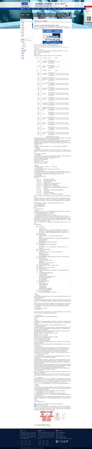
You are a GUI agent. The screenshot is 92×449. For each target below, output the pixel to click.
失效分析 (23, 57)
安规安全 (23, 25)
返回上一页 (69, 14)
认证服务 (23, 29)
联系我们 (64, 8)
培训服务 (23, 53)
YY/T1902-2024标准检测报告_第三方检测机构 (43, 424)
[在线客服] (85, 6)
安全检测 (33, 8)
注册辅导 (88, 11)
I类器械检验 (23, 43)
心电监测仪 (64, 14)
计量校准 (23, 55)
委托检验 (61, 14)
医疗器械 (23, 22)
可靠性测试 (23, 27)
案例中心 (49, 8)
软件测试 (38, 8)
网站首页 (23, 8)
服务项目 (23, 32)
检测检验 (23, 48)
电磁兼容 (28, 8)
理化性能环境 (44, 8)
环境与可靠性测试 (24, 50)
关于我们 (59, 8)
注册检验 (54, 8)
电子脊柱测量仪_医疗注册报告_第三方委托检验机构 (44, 425)
